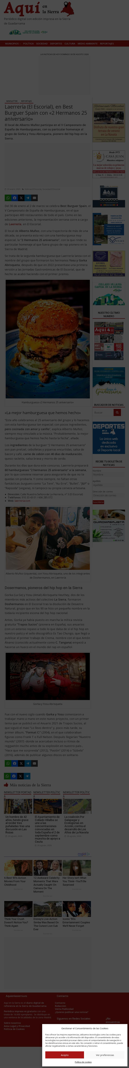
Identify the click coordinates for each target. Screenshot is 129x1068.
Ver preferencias (105, 1055)
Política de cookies (83, 1062)
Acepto (65, 1055)
